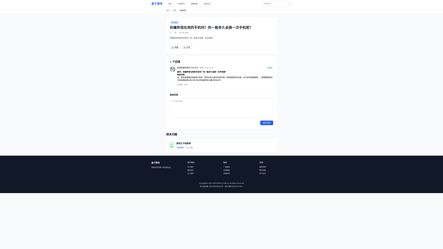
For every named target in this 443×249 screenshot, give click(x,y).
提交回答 (266, 123)
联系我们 (190, 170)
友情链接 (226, 170)
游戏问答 (194, 4)
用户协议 (262, 173)
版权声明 (262, 167)
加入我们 (190, 173)
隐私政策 (262, 170)
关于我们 (190, 167)
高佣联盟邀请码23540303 (187, 68)
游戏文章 (207, 4)
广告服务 (226, 167)
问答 (174, 10)
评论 (186, 85)
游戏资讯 (181, 4)
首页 (170, 4)
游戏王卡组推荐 (183, 143)
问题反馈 (226, 173)
